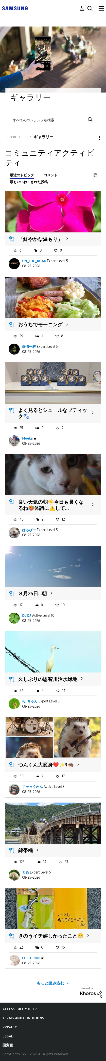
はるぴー (29, 530)
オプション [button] (91, 138)
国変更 (7, 1045)
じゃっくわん (32, 787)
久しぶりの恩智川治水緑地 (47, 679)
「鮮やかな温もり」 (40, 239)
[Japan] (15, 8)
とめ (25, 872)
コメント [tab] (51, 175)
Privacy (9, 1027)
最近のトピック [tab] (22, 175)
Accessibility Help (19, 1009)
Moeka (27, 438)
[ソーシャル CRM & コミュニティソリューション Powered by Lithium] (91, 992)
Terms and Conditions (23, 1018)
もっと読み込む (50, 983)
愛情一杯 (29, 347)
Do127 (26, 616)
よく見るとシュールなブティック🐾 (52, 413)
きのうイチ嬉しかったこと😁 (51, 936)
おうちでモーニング (40, 324)
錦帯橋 (25, 850)
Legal (7, 1036)
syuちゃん (30, 701)
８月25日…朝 (32, 593)
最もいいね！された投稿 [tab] (29, 182)
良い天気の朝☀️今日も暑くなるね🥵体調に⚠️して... (51, 505)
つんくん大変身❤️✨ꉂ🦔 (46, 765)
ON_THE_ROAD (34, 261)
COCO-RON (31, 958)
